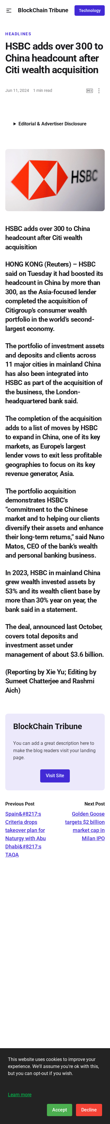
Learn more (19, 1094)
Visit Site (55, 775)
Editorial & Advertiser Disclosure (52, 124)
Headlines (18, 33)
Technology (90, 10)
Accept (59, 1110)
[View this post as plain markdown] (90, 91)
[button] (9, 10)
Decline (89, 1110)
